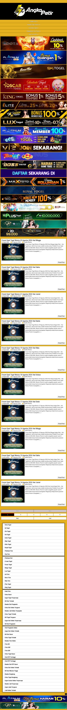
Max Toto (7, 581)
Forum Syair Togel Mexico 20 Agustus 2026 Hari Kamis (21, 321)
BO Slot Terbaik (9, 601)
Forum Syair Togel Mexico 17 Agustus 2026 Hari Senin (21, 402)
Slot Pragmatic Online (11, 628)
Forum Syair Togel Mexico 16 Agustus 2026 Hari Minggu (21, 429)
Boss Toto (8, 577)
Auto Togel (8, 538)
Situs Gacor (8, 594)
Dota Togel (8, 525)
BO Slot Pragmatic (10, 624)
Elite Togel (8, 544)
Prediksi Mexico (28, 242)
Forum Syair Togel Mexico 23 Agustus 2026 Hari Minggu (21, 240)
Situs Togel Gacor (10, 654)
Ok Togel (7, 534)
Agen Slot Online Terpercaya (13, 620)
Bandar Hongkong (10, 674)
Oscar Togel (8, 564)
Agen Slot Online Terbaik (12, 631)
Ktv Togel (7, 531)
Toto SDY (7, 650)
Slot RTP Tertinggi (10, 657)
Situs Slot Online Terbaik (12, 667)
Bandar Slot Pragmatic (11, 604)
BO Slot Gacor (9, 634)
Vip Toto (7, 554)
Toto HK (7, 644)
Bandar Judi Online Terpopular (13, 611)
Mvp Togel (8, 541)
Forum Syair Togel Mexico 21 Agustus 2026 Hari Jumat (21, 294)
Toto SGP (7, 647)
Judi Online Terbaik (10, 690)
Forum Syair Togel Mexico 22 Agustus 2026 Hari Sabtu (21, 267)
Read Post (61, 262)
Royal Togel (8, 547)
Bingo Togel (8, 568)
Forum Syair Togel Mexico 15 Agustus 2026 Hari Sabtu (21, 455)
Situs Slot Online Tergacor (12, 607)
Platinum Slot (9, 558)
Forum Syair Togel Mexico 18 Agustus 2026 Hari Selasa (21, 375)
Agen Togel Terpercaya (11, 598)
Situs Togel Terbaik (10, 614)
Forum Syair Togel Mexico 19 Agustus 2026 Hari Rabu (20, 348)
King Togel (8, 587)
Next (17, 518)
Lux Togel (7, 571)
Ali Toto (7, 574)
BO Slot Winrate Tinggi (11, 671)
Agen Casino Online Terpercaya (14, 680)
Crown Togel (8, 561)
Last (50, 518)
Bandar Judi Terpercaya (11, 684)
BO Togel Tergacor (10, 617)
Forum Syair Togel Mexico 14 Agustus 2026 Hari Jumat (21, 482)
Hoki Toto (8, 591)
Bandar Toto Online (10, 641)
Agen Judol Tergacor (11, 687)
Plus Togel (8, 584)
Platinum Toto (9, 551)
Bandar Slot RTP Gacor (11, 664)
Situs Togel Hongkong (11, 677)
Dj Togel (7, 528)
